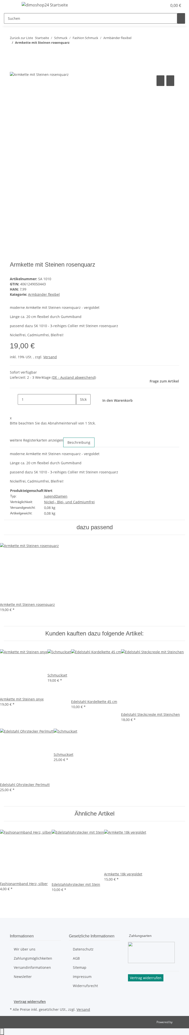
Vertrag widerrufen (30, 1001)
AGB (76, 958)
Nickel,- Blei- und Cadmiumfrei (69, 502)
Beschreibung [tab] (78, 442)
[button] (154, 5)
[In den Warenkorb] (14, 68)
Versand (50, 357)
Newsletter (23, 976)
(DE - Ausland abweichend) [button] (74, 377)
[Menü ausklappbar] (10, 5)
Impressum (82, 976)
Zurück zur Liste (21, 38)
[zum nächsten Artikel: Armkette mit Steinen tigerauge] (23, 52)
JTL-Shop (179, 1022)
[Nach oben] (2, 1031)
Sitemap (79, 967)
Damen (61, 496)
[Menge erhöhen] (80, 410)
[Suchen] (181, 18)
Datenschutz (83, 949)
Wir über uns (24, 949)
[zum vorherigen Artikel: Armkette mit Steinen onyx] (14, 52)
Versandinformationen (32, 967)
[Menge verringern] (14, 399)
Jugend (50, 496)
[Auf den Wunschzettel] (170, 80)
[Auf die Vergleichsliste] (160, 80)
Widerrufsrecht (85, 985)
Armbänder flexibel (44, 294)
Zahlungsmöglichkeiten (33, 958)
